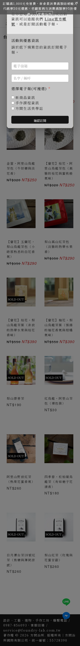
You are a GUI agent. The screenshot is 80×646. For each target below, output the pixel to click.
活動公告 (45, 14)
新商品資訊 (25, 97)
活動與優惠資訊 (25, 40)
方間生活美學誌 (29, 108)
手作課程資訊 (27, 103)
